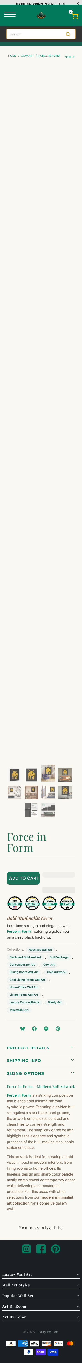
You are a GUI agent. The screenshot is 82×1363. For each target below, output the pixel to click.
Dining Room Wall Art (24, 972)
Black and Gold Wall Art (25, 957)
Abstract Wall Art (40, 949)
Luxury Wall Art (47, 1332)
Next (68, 56)
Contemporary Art (22, 964)
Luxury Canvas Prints (24, 1002)
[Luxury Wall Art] (41, 15)
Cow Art (49, 964)
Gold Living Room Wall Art (27, 979)
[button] (58, 878)
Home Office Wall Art (24, 987)
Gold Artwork (56, 972)
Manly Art (55, 1002)
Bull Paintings (59, 957)
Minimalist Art (19, 1010)
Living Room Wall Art (24, 994)
